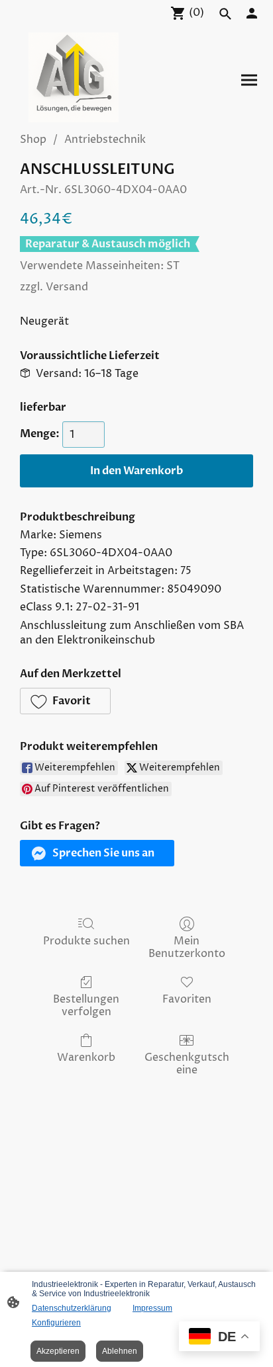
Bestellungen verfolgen (86, 1005)
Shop (33, 139)
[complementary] (219, 1337)
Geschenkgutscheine (186, 1063)
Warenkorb (86, 1057)
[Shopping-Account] (252, 13)
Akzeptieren (58, 1351)
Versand (67, 287)
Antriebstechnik (105, 139)
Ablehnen (119, 1351)
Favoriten (186, 999)
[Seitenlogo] (73, 77)
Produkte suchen (86, 941)
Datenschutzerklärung (71, 1308)
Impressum (152, 1308)
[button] (65, 701)
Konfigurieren (56, 1322)
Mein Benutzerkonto (186, 947)
